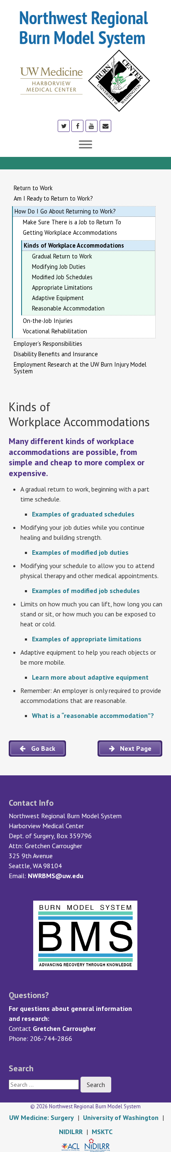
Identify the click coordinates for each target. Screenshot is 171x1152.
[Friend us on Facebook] (77, 125)
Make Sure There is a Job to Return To (72, 222)
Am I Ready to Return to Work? (53, 198)
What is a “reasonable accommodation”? (93, 715)
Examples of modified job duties (80, 552)
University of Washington (121, 1117)
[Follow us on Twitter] (64, 125)
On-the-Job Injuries (48, 321)
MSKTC (102, 1131)
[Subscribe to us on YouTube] (92, 125)
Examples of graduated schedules (83, 514)
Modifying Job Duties (59, 266)
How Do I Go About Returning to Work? (65, 211)
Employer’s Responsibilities (48, 343)
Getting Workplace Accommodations (70, 232)
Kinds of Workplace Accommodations (74, 245)
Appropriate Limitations (62, 287)
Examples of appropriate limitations (87, 639)
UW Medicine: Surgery (41, 1117)
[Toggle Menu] (85, 144)
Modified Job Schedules (62, 277)
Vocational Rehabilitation (55, 331)
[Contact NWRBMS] (106, 125)
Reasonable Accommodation (68, 308)
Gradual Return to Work (62, 256)
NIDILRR (71, 1131)
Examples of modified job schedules (86, 590)
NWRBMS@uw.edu (55, 875)
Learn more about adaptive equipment (90, 677)
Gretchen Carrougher (64, 1028)
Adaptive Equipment (58, 298)
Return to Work (33, 188)
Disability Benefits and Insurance (56, 354)
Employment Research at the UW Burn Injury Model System (80, 368)
